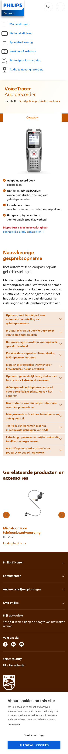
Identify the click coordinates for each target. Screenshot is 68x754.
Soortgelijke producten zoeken (38, 101)
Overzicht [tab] (32, 117)
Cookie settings (34, 735)
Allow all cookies (34, 745)
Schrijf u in (10, 621)
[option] (34, 515)
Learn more (14, 724)
